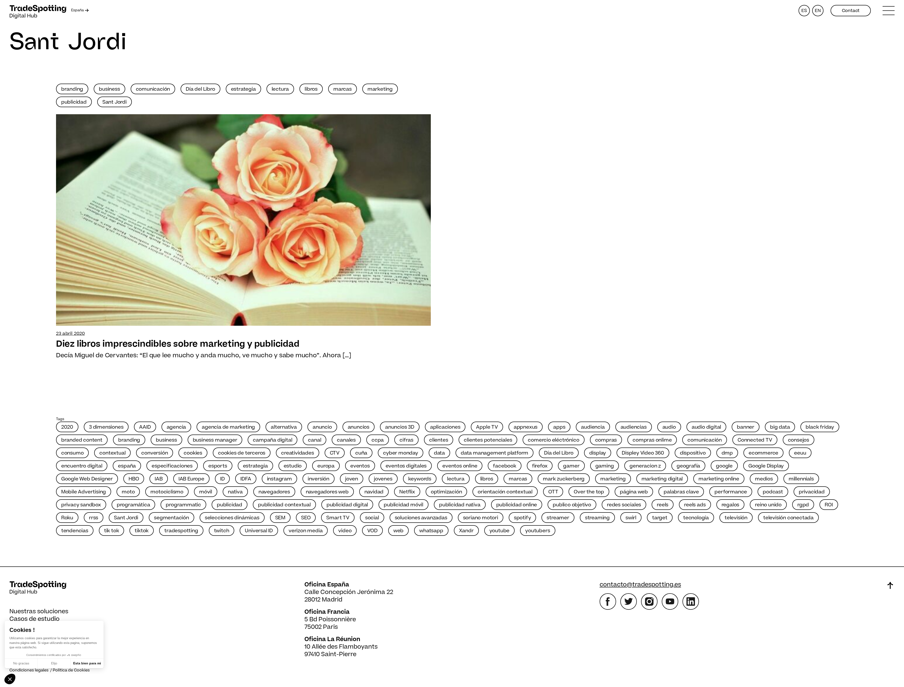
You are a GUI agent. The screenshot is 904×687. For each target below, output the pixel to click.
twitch (221, 530)
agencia (176, 427)
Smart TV (337, 517)
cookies (193, 453)
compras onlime (652, 440)
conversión (154, 453)
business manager (215, 440)
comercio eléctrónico (553, 440)
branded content (81, 440)
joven (351, 479)
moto (128, 491)
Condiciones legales (28, 670)
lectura (280, 89)
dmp (727, 453)
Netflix (407, 491)
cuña (361, 453)
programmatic (183, 504)
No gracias (21, 663)
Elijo (54, 663)
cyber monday (400, 453)
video (344, 530)
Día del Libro (200, 89)
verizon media (306, 530)
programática (133, 504)
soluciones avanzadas (421, 517)
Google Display (766, 466)
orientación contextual (505, 491)
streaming (597, 517)
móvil (205, 491)
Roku (67, 517)
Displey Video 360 (643, 453)
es (804, 11)
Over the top (589, 491)
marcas (342, 89)
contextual (112, 453)
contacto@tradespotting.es (640, 585)
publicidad (74, 102)
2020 (67, 427)
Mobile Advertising (83, 491)
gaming (604, 466)
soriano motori (480, 517)
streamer (558, 517)
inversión (318, 479)
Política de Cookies (71, 670)
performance (730, 491)
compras (606, 440)
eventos (360, 466)
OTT (553, 491)
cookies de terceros (241, 453)
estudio (293, 466)
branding (72, 89)
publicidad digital (347, 504)
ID (222, 479)
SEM (280, 517)
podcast (773, 491)
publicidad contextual (284, 504)
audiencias (634, 427)
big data (780, 427)
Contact (851, 11)
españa (127, 466)
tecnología (696, 517)
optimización (446, 491)
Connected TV (755, 440)
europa (326, 466)
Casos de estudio (34, 619)
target (659, 517)
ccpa (377, 440)
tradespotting (181, 530)
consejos (798, 440)
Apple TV (487, 427)
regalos (730, 504)
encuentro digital (81, 466)
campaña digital (272, 440)
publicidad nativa (459, 504)
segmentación (171, 517)
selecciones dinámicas (232, 517)
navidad (374, 491)
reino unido (768, 504)
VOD (372, 530)
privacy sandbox (81, 504)
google (724, 466)
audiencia (593, 427)
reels (662, 504)
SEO (306, 517)
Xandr (466, 530)
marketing (380, 89)
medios (764, 479)
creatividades (297, 453)
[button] (10, 679)
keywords (419, 479)
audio (669, 427)
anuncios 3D (399, 427)
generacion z (645, 466)
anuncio (322, 427)
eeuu (800, 453)
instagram (279, 479)
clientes (438, 440)
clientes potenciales (488, 440)
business (109, 89)
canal (314, 440)
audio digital (706, 427)
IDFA (245, 479)
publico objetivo (572, 504)
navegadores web (327, 491)
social (372, 517)
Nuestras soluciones (38, 611)
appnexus (525, 427)
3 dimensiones (106, 427)
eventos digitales (406, 466)
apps (559, 427)
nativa (235, 491)
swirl (631, 517)
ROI (829, 504)
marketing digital (662, 479)
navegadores (274, 491)
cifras (406, 440)
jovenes (383, 479)
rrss (93, 517)
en (818, 11)
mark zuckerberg (564, 479)
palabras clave (681, 491)
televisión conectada (788, 517)
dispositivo (693, 453)
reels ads (695, 504)
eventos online (459, 466)
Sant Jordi (114, 102)
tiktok (142, 530)
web (398, 530)
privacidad (812, 491)
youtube (499, 530)
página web (634, 491)
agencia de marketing (228, 427)
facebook (504, 466)
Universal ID (259, 530)
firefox (540, 466)
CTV (334, 453)
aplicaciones (445, 427)
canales (346, 440)
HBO (134, 479)
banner (745, 427)
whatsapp (431, 530)
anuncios (358, 427)
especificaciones (172, 466)
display (597, 453)
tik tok (111, 530)
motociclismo (166, 491)
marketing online (718, 479)
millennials (801, 479)
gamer (571, 466)
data (439, 453)
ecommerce (763, 453)
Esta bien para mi (87, 663)
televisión (736, 517)
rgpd (803, 504)
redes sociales (624, 504)
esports (217, 466)
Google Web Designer (87, 479)
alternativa (284, 427)
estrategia (243, 89)
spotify (522, 517)
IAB (158, 479)
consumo (72, 453)
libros (311, 89)
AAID (145, 427)
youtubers (537, 530)
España (77, 10)
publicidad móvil (403, 504)
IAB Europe (191, 479)
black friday (820, 427)
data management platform (494, 453)
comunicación (153, 89)
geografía (688, 466)
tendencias (74, 530)
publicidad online (516, 504)
